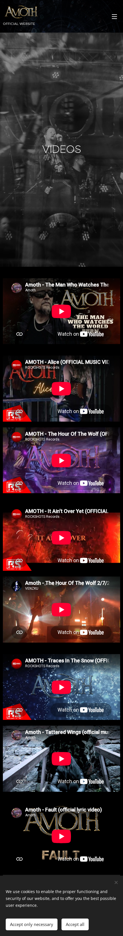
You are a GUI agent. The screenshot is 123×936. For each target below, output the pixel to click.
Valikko (114, 16)
